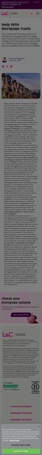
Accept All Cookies (21, 451)
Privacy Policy (14, 441)
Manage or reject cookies (20, 445)
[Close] (39, 426)
